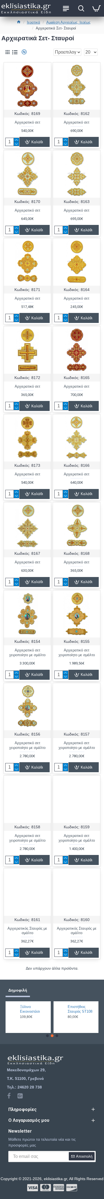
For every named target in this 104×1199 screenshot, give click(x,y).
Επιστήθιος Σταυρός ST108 (80, 1009)
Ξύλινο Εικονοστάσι (30, 1009)
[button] (47, 1035)
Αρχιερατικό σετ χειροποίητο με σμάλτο (27, 652)
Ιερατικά (33, 22)
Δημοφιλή (17, 990)
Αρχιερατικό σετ (27, 122)
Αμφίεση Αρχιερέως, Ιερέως (68, 22)
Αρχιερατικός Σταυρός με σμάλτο (27, 930)
